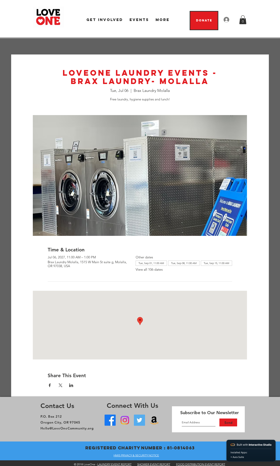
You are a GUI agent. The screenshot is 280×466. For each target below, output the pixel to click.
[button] (104, 19)
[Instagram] (124, 420)
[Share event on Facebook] (50, 385)
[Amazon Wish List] (154, 420)
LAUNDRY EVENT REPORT (114, 464)
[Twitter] (139, 420)
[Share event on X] (60, 385)
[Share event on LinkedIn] (71, 385)
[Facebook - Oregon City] (110, 420)
